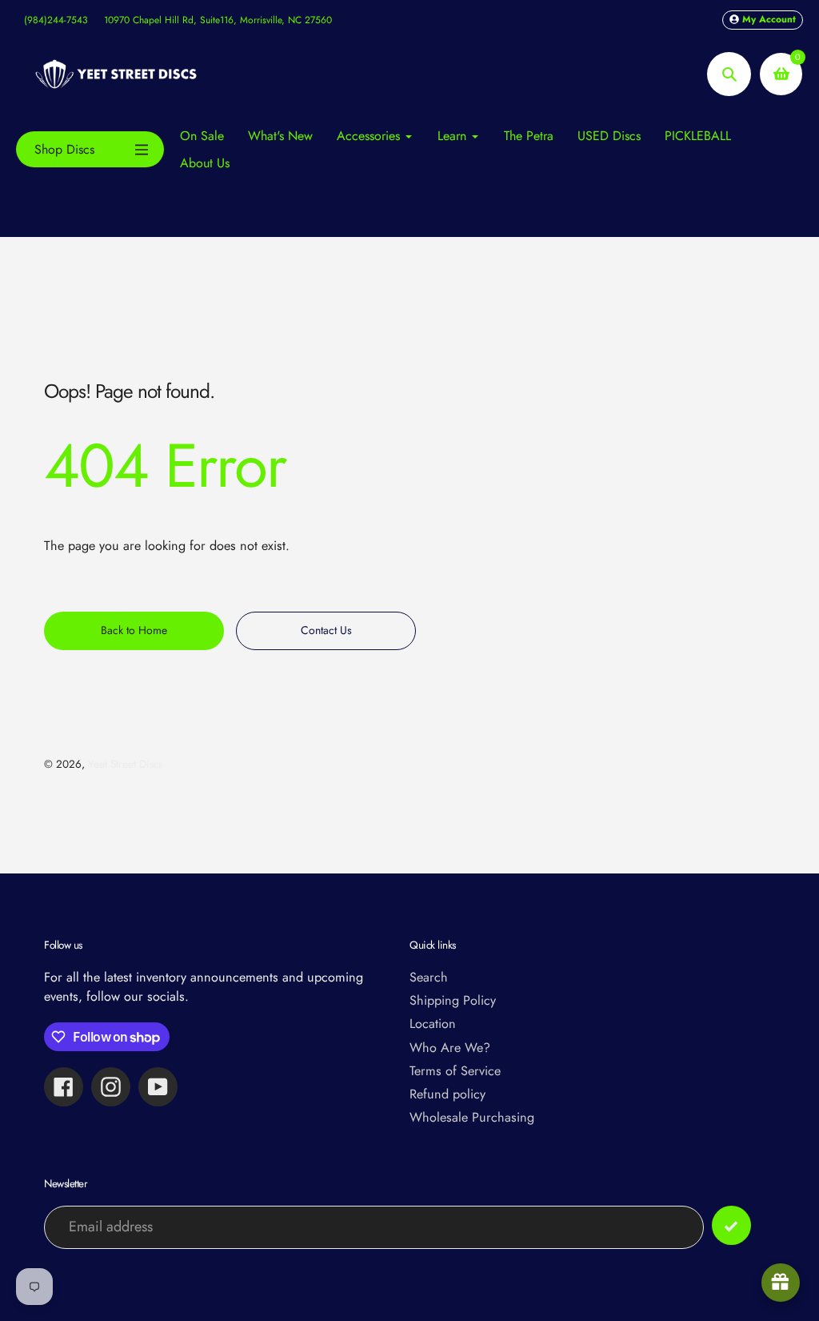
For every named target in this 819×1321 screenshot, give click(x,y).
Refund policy (447, 1094)
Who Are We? (450, 1047)
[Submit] (731, 1225)
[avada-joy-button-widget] (780, 1282)
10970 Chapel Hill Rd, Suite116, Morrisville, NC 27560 (218, 20)
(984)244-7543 (56, 20)
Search (429, 977)
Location (433, 1023)
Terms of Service (455, 1071)
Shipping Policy (453, 1000)
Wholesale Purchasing (472, 1117)
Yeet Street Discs (125, 764)
